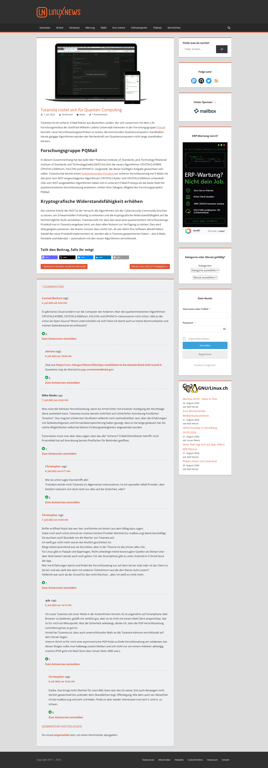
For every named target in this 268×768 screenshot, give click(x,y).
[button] (49, 257)
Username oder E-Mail (197, 308)
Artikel (59, 27)
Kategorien (205, 265)
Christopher (53, 466)
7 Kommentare (99, 114)
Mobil (104, 27)
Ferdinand (67, 114)
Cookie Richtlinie (195, 759)
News (82, 114)
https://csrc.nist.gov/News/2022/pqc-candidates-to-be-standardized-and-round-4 (108, 365)
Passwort (189, 322)
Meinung (90, 27)
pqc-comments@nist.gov (97, 369)
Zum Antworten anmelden (59, 338)
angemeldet (62, 735)
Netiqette (179, 759)
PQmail (160, 127)
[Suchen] (221, 49)
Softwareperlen (139, 27)
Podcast (157, 27)
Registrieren (205, 354)
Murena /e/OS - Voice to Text (200, 399)
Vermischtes (174, 27)
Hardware (74, 27)
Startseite (45, 27)
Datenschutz (148, 759)
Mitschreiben (165, 759)
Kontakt (225, 759)
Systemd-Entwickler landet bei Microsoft (65, 267)
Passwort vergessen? (205, 365)
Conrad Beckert (52, 298)
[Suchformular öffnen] (229, 28)
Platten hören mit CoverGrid (200, 461)
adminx (50, 351)
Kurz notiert (118, 27)
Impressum (212, 759)
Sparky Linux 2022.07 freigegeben (148, 267)
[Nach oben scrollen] (263, 763)
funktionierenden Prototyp (97, 173)
